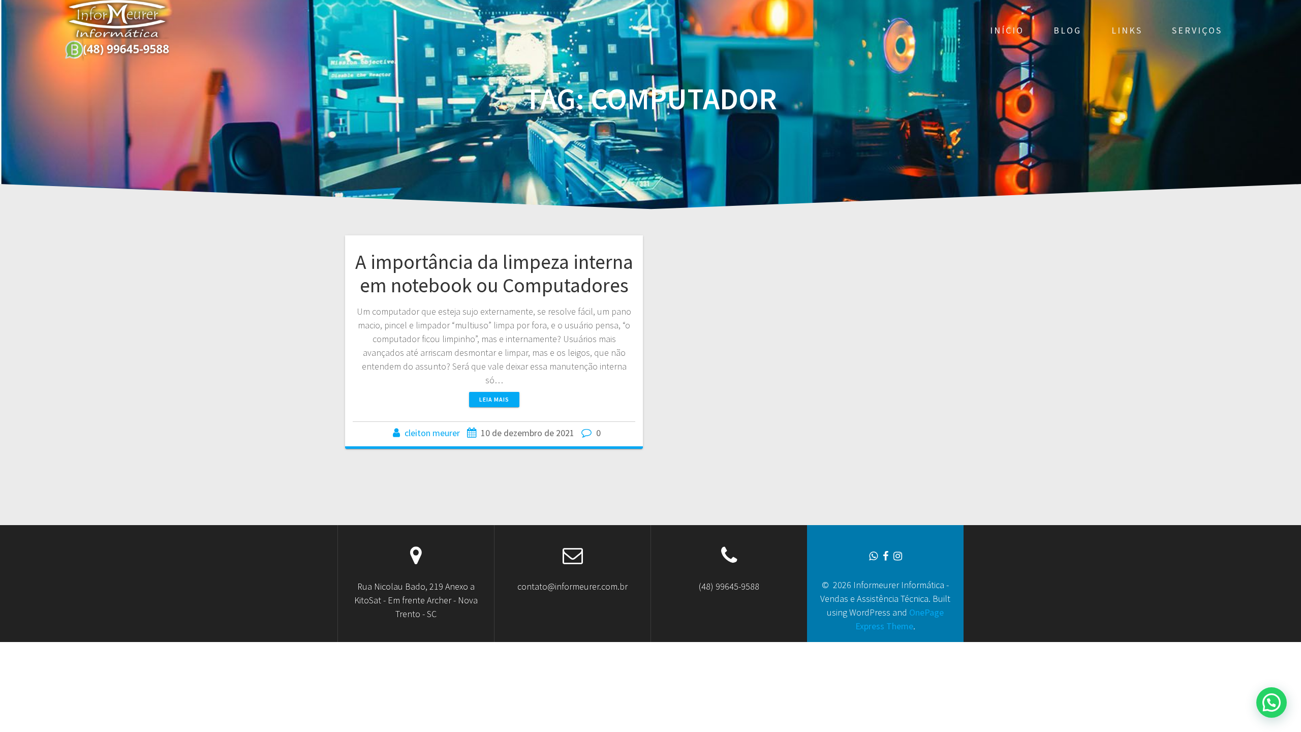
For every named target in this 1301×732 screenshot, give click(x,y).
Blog (1067, 30)
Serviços (1197, 30)
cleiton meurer (432, 433)
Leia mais (494, 399)
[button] (1271, 702)
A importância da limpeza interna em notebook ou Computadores (494, 273)
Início (1007, 30)
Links (1126, 30)
